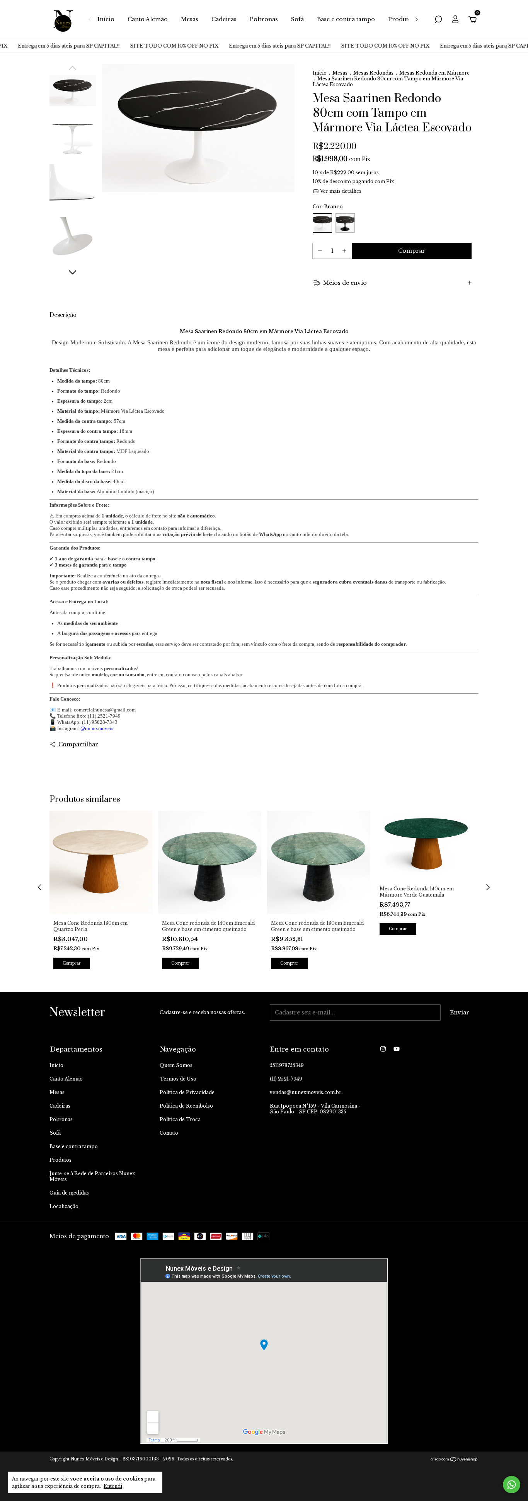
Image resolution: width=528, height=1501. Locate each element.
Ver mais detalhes (340, 191)
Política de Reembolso (186, 1106)
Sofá (297, 19)
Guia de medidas (69, 1193)
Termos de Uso (178, 1079)
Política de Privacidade (187, 1092)
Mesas (189, 19)
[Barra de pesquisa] (438, 20)
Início (105, 19)
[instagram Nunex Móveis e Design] (383, 1049)
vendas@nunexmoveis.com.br (305, 1092)
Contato (169, 1133)
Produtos (401, 19)
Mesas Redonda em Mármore (434, 73)
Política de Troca (180, 1119)
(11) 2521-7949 (286, 1079)
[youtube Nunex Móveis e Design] (396, 1049)
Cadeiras (224, 19)
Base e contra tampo (346, 19)
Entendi (113, 1486)
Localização (63, 1206)
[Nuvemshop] (454, 1460)
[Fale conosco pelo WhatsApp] (511, 1484)
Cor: (328, 206)
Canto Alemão (148, 19)
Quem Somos (176, 1065)
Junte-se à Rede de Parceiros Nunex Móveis (92, 1176)
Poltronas (264, 19)
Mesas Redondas (373, 73)
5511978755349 (287, 1065)
